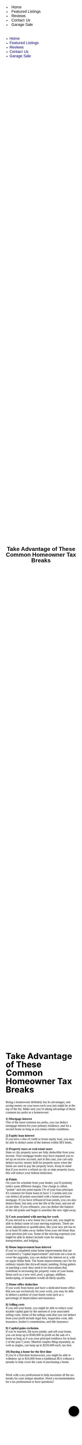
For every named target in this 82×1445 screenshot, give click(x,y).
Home (16, 7)
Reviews (18, 16)
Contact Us (20, 20)
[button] (41, 31)
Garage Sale (22, 24)
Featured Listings (26, 11)
